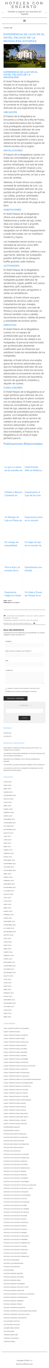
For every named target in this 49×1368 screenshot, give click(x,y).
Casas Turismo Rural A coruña (16, 1035)
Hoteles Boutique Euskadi (14, 1140)
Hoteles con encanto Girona (15, 1226)
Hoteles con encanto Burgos (15, 1174)
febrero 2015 (9, 914)
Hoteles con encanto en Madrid (16, 1209)
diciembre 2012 (9, 999)
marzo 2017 (8, 850)
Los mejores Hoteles (12, 1324)
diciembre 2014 (9, 921)
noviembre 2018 (10, 795)
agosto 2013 (8, 976)
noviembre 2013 (10, 966)
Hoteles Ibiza (9, 1270)
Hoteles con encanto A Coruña (16, 1154)
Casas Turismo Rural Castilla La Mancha (19, 1066)
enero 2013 (8, 996)
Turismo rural (9, 1341)
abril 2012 (7, 1017)
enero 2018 (8, 816)
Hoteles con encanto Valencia (16, 1249)
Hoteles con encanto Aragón (15, 1161)
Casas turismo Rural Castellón (16, 1062)
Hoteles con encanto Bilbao (15, 1171)
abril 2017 (7, 846)
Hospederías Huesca (11, 1130)
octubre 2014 (9, 928)
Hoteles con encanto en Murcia (16, 1212)
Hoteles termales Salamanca (15, 1318)
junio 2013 (8, 982)
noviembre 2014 (10, 925)
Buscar (24, 718)
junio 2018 (8, 802)
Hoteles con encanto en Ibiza (15, 1205)
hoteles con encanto (24, 5)
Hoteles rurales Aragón (13, 1273)
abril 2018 (7, 805)
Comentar (9, 670)
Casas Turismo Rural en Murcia (16, 1089)
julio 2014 (7, 938)
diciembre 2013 (9, 962)
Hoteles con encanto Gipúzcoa (16, 1222)
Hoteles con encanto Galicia (15, 1219)
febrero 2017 (9, 853)
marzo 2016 (8, 877)
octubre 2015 (9, 891)
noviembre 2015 (10, 887)
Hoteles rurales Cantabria (14, 1283)
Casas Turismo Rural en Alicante (16, 1076)
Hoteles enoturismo (12, 1266)
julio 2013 (7, 979)
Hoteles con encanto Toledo (15, 1246)
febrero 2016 (9, 880)
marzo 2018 (8, 809)
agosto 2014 (8, 935)
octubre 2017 (9, 826)
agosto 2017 (8, 833)
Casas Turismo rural (12, 1031)
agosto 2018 (8, 799)
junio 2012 (8, 1010)
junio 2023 (8, 782)
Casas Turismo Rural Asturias (15, 1048)
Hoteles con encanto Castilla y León (18, 1188)
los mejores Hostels (12, 1321)
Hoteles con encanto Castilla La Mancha (20, 1185)
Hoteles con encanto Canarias (16, 1178)
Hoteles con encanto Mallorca (16, 1236)
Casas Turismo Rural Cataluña (16, 1069)
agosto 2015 (8, 894)
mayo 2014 (7, 945)
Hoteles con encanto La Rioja (15, 1229)
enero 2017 (8, 857)
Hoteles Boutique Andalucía (15, 1134)
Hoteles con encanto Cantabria (16, 1181)
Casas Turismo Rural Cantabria (16, 1059)
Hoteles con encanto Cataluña (16, 1192)
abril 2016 (7, 873)
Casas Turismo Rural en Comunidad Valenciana (22, 1079)
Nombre (8, 641)
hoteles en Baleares (12, 1260)
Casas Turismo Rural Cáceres (15, 1055)
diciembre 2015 (9, 884)
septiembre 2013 (10, 972)
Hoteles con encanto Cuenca (15, 1198)
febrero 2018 (9, 812)
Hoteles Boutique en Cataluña (16, 1137)
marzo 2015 (8, 911)
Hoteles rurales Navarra (13, 1300)
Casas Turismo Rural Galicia (15, 1103)
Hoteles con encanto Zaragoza (16, 1256)
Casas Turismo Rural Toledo (15, 1120)
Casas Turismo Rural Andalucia (16, 1042)
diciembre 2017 (9, 819)
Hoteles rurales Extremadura (16, 1297)
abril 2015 (7, 908)
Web (6, 660)
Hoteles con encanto (12, 1151)
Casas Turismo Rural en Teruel (16, 1093)
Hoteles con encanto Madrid (15, 1232)
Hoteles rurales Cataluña (14, 1290)
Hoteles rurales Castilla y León (16, 1287)
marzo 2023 (8, 792)
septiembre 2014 (10, 931)
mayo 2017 (7, 843)
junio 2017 (8, 840)
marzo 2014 (8, 952)
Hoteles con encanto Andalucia (16, 1157)
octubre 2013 (9, 969)
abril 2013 (7, 989)
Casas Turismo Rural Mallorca (16, 1113)
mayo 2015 (7, 904)
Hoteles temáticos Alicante (14, 1307)
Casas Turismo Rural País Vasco (16, 1117)
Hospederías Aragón (12, 1127)
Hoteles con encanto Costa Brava (17, 1195)
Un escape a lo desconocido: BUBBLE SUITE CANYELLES (24, 764)
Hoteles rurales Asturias (14, 1277)
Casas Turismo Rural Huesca (15, 1110)
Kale (30, 1360)
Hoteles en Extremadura (13, 1263)
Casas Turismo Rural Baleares (15, 1052)
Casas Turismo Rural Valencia (15, 1123)
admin (10, 600)
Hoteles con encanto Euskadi (15, 1215)
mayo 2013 (7, 986)
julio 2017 (7, 836)
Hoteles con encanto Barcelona (17, 1168)
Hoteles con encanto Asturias (16, 1164)
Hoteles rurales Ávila (12, 1280)
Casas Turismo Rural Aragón (15, 1045)
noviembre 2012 (10, 1003)
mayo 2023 (7, 785)
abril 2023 (7, 788)
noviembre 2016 (10, 863)
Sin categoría (16, 602)
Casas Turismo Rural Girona (15, 1106)
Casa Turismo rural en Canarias (16, 1028)
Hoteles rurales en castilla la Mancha (19, 1294)
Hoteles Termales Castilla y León (16, 1314)
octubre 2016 (9, 867)
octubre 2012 (9, 1006)
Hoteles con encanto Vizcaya (15, 1253)
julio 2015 (7, 897)
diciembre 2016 (9, 860)
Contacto (7, 736)
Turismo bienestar (11, 1334)
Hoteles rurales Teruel (13, 1304)
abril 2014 (7, 948)
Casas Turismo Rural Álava (14, 1038)
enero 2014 (8, 959)
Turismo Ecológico (11, 1338)
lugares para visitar (11, 1328)
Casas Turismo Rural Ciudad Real (17, 1072)
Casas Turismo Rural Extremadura (17, 1100)
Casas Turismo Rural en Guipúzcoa (17, 1086)
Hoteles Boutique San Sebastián (16, 1144)
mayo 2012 (7, 1013)
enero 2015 (8, 918)
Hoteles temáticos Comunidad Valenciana (20, 1311)
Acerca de (7, 733)
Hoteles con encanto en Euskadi (16, 1202)
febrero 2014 (9, 955)
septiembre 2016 (10, 870)
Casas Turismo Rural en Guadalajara (18, 1083)
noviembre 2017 (10, 822)
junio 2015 (8, 901)
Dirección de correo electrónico (18, 651)
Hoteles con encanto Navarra (16, 1239)
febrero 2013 (9, 993)
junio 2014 (8, 942)
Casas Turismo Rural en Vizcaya (16, 1096)
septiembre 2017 (10, 829)
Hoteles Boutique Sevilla (13, 1147)
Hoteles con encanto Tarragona (17, 1243)
